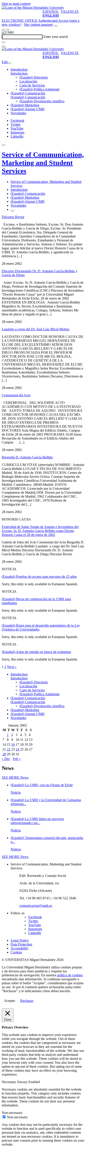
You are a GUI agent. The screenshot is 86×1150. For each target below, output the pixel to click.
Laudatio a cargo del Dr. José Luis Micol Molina (35, 329)
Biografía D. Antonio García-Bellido (27, 457)
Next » (12, 667)
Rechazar (26, 1001)
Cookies (16, 952)
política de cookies (70, 975)
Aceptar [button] (9, 1001)
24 (17, 749)
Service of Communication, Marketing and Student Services (43, 163)
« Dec (6, 759)
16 (13, 744)
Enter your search (55, 37)
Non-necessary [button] (12, 1113)
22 (8, 749)
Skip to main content (16, 4)
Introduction (19, 69)
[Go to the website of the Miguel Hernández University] (33, 7)
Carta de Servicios (32, 85)
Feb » (17, 759)
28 (4, 754)
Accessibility (19, 948)
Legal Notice (20, 940)
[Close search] (3, 46)
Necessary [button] (9, 1082)
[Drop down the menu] (8, 29)
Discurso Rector (13, 217)
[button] (19, 73)
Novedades (18, 113)
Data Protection (21, 944)
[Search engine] (55, 25)
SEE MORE (15, 777)
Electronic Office (19, 20)
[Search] (3, 42)
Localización (28, 81)
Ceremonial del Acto (16, 395)
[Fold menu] (9, 63)
